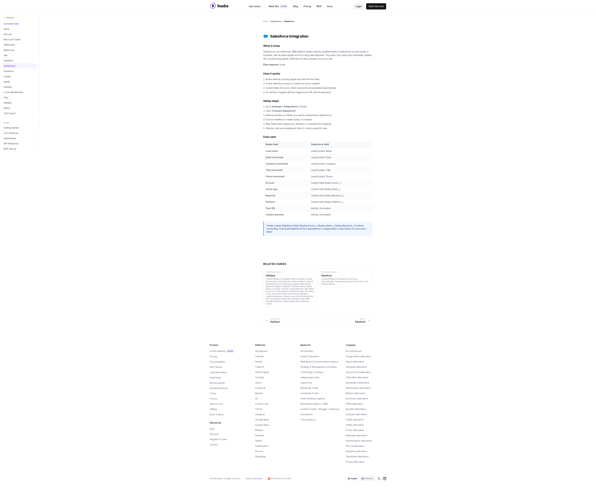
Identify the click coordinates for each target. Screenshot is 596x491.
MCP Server (216, 367)
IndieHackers (262, 446)
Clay (6, 97)
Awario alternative (355, 361)
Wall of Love (216, 404)
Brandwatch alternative (357, 382)
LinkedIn (259, 356)
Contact (214, 444)
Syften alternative (355, 425)
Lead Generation (218, 372)
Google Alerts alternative (358, 356)
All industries (306, 351)
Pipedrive (9, 71)
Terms (213, 393)
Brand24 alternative (356, 409)
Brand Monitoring (218, 388)
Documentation (217, 361)
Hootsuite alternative (356, 367)
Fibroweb (257, 478)
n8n (6, 55)
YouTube (259, 377)
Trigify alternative (355, 419)
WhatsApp (260, 456)
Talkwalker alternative (357, 377)
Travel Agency (308, 419)
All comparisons (354, 351)
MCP (319, 6)
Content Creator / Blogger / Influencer (319, 409)
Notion (7, 108)
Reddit (258, 361)
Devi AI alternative (355, 446)
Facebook (260, 388)
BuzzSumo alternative (357, 398)
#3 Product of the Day (281, 478)
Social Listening (221, 351)
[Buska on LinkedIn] (384, 478)
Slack (6, 29)
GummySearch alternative (359, 440)
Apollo (7, 81)
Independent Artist (309, 377)
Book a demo (217, 414)
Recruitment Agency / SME (314, 403)
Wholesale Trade (309, 388)
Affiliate (213, 409)
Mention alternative (355, 393)
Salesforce (10, 66)
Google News (262, 419)
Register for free (218, 439)
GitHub (258, 440)
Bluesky (259, 393)
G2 (256, 398)
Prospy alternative (355, 461)
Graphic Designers (309, 356)
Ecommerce (306, 414)
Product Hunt (262, 403)
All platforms (261, 351)
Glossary (214, 434)
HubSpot (8, 60)
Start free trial (376, 6)
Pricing (307, 6)
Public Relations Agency (312, 398)
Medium (259, 430)
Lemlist (7, 76)
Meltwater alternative (356, 435)
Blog (295, 6)
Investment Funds (309, 393)
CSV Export (10, 113)
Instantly (8, 87)
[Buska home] (219, 8)
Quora (258, 382)
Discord (8, 34)
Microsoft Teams (12, 39)
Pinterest (259, 435)
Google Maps (262, 425)
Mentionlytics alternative (358, 388)
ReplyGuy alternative (356, 451)
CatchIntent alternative (357, 456)
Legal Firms (306, 382)
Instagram (260, 414)
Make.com (9, 50)
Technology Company (311, 372)
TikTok (258, 409)
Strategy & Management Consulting (318, 367)
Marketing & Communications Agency (319, 361)
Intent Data (215, 377)
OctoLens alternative (356, 414)
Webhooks (9, 44)
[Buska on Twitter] (379, 478)
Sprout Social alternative (358, 372)
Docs (330, 6)
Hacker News (262, 372)
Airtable (7, 102)
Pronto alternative (355, 430)
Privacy (213, 398)
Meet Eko (278, 6)
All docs (10, 17)
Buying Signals (217, 383)
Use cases (254, 6)
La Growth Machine (13, 92)
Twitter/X (259, 367)
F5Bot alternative (354, 403)
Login (359, 6)
